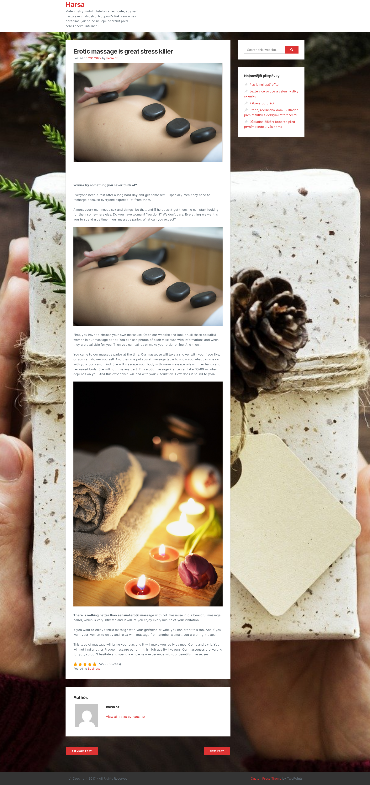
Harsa (75, 4)
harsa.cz (112, 58)
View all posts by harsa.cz (125, 717)
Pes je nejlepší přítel (264, 84)
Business (94, 668)
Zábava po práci (262, 103)
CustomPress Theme (266, 778)
